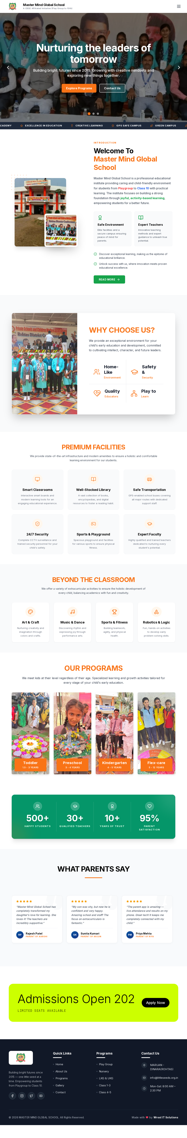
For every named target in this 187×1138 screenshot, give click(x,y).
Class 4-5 (105, 1092)
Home (59, 1064)
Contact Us (112, 94)
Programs (62, 1078)
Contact (61, 1092)
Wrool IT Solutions (166, 1117)
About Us (61, 1071)
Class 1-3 (104, 1085)
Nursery (104, 1071)
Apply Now (155, 1003)
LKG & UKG (106, 1078)
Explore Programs (79, 94)
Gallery (60, 1085)
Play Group (106, 1064)
